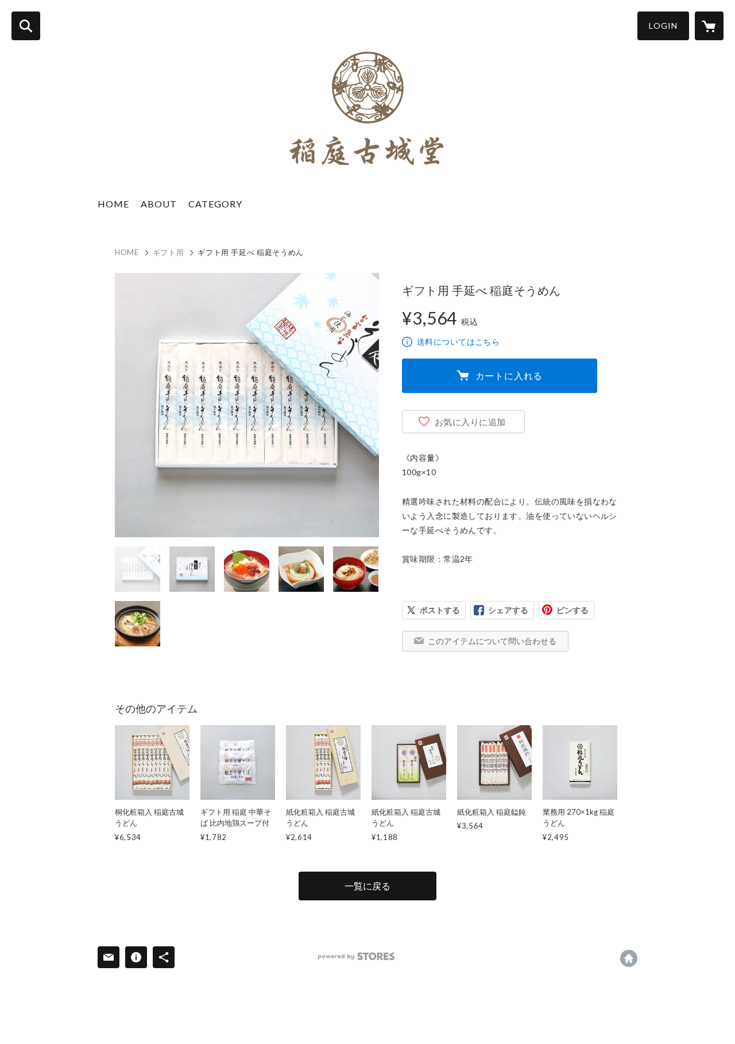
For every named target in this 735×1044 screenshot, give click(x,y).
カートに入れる (509, 375)
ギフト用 (168, 252)
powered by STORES (356, 956)
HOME (113, 203)
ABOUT (159, 203)
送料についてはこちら (458, 341)
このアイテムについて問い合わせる (492, 641)
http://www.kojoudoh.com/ (628, 958)
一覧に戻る (367, 885)
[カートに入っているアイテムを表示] (709, 25)
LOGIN (663, 25)
